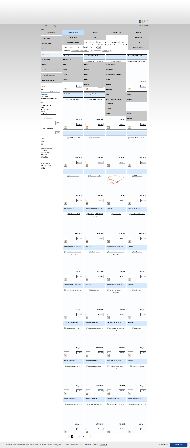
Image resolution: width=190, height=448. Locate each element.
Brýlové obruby (46, 59)
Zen (96, 47)
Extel (123, 42)
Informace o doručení (73, 42)
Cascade (108, 79)
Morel (100, 45)
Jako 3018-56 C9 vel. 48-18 (134, 208)
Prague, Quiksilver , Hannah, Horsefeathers (113, 101)
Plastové (129, 99)
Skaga (65, 47)
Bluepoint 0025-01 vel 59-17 (70, 360)
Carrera (99, 42)
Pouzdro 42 (109, 208)
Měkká (65, 69)
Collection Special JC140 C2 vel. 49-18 (94, 208)
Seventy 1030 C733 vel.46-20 (92, 56)
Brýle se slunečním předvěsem (114, 74)
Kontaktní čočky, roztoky (48, 75)
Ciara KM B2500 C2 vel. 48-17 (134, 132)
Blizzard (92, 42)
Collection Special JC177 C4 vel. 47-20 (115, 284)
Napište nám (138, 37)
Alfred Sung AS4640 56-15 (91, 94)
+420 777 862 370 (46, 109)
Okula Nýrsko (107, 45)
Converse (106, 42)
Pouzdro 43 (88, 246)
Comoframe (109, 89)
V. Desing (108, 108)
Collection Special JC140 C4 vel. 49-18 (72, 246)
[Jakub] (44, 157)
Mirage (94, 45)
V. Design (72, 47)
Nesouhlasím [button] (163, 444)
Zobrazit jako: (97, 50)
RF (126, 45)
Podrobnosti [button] (103, 445)
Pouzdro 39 (66, 170)
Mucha (108, 56)
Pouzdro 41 (130, 170)
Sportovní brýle (67, 59)
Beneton (85, 42)
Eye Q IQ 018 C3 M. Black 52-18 (114, 360)
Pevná (64, 64)
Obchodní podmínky (138, 47)
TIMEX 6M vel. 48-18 (69, 132)
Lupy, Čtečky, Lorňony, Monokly (50, 70)
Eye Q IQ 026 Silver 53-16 (91, 398)
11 (92, 436)
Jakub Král (44, 155)
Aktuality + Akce (116, 32)
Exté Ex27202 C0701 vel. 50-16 (114, 322)
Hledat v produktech (47, 128)
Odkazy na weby (46, 43)
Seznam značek (73, 37)
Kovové (129, 94)
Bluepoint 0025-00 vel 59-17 (92, 322)
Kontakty (138, 32)
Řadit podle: (67, 50)
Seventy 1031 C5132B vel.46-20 (135, 56)
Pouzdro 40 (88, 170)
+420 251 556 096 (46, 105)
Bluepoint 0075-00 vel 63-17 (70, 398)
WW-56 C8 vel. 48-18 (69, 208)
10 (89, 436)
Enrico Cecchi (115, 42)
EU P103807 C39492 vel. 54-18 (71, 322)
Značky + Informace (73, 32)
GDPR (138, 42)
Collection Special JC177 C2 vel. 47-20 (115, 246)
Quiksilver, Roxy (118, 45)
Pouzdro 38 (109, 132)
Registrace (57, 26)
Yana (85, 47)
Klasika (108, 113)
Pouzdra (44, 64)
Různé (107, 94)
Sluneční (65, 79)
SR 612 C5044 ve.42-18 (69, 94)
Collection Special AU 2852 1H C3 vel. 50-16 (116, 171)
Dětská (65, 74)
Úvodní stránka (51, 32)
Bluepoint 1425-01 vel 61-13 (134, 398)
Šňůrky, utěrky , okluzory (48, 80)
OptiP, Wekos (109, 69)
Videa (95, 37)
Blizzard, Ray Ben (110, 64)
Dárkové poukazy (46, 38)
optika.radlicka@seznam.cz (48, 114)
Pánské (86, 64)
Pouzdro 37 (88, 132)
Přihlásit (47, 26)
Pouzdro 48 (130, 322)
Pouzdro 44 (130, 246)
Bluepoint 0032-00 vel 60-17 (92, 360)
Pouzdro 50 (130, 360)
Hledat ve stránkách (47, 119)
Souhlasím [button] (178, 444)
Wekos (79, 47)
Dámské (86, 69)
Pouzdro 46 (130, 284)
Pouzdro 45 (88, 284)
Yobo (91, 47)
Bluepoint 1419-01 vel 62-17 (113, 398)
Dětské (86, 74)
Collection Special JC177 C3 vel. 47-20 (72, 284)
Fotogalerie (95, 32)
